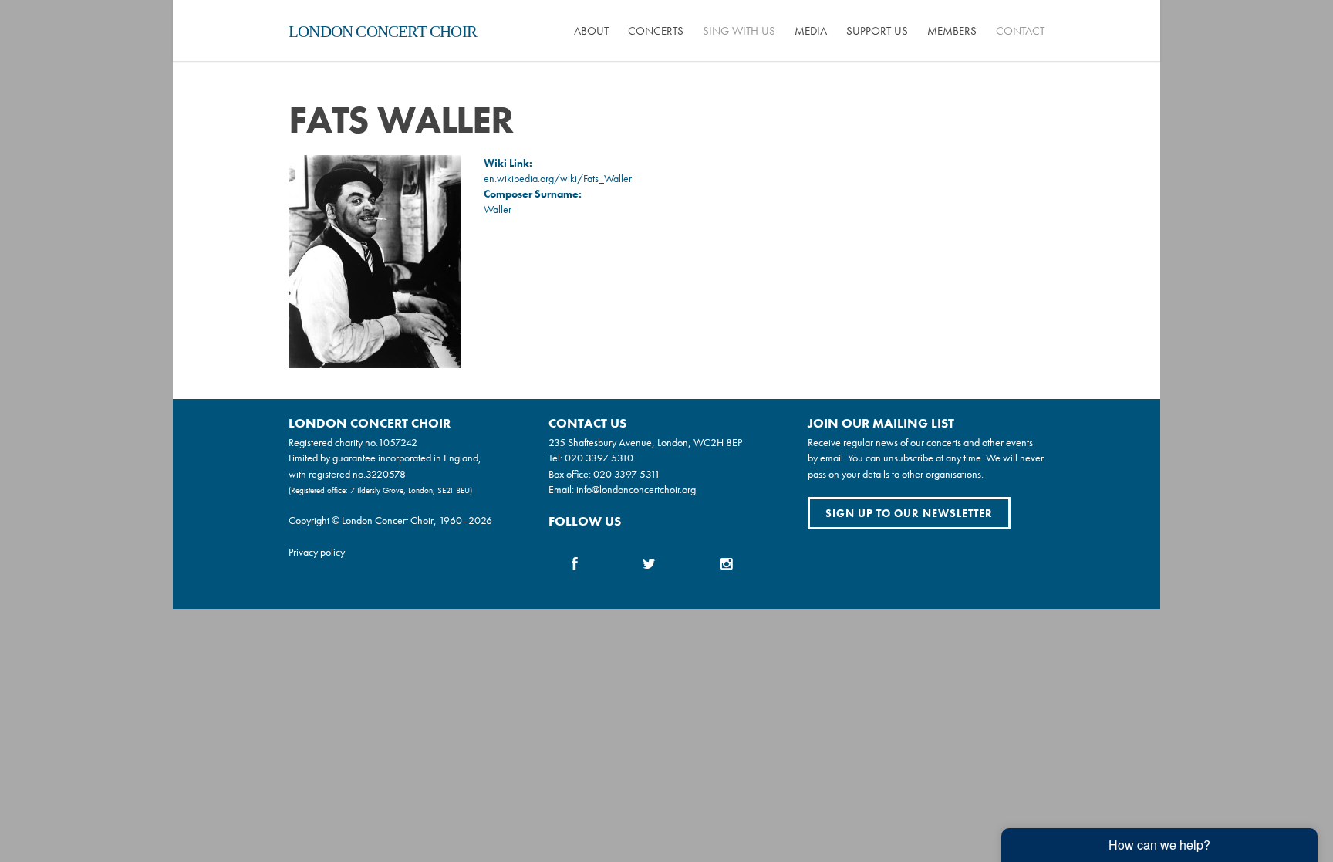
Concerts (655, 31)
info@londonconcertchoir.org (636, 489)
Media (811, 31)
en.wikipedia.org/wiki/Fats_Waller (558, 178)
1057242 (397, 442)
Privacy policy (317, 552)
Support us (877, 31)
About (591, 31)
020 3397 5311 (626, 474)
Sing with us (739, 31)
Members (952, 31)
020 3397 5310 (599, 458)
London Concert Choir (383, 31)
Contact (1020, 31)
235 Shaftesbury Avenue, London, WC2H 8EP (645, 442)
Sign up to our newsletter (909, 513)
